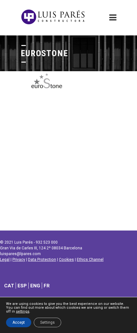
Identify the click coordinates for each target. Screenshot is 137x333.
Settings (47, 322)
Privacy (18, 259)
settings (22, 312)
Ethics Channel (90, 259)
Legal (5, 259)
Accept (18, 322)
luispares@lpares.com (20, 254)
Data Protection (42, 259)
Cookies (66, 259)
